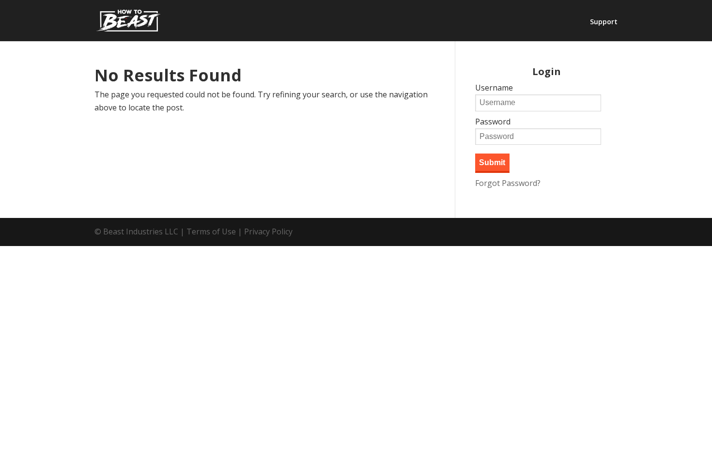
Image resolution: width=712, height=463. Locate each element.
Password (493, 121)
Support (604, 22)
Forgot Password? (508, 183)
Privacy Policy (268, 231)
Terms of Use (211, 231)
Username (494, 87)
